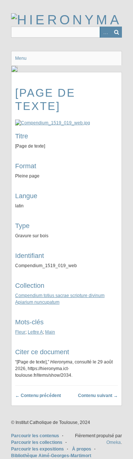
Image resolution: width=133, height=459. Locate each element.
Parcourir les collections (36, 442)
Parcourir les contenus (35, 435)
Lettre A (35, 332)
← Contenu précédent (38, 395)
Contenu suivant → (98, 395)
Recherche (116, 32)
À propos (81, 449)
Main (50, 332)
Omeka (113, 442)
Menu (21, 58)
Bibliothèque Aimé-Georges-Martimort (51, 455)
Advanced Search (105, 32)
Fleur (20, 332)
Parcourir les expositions (37, 449)
